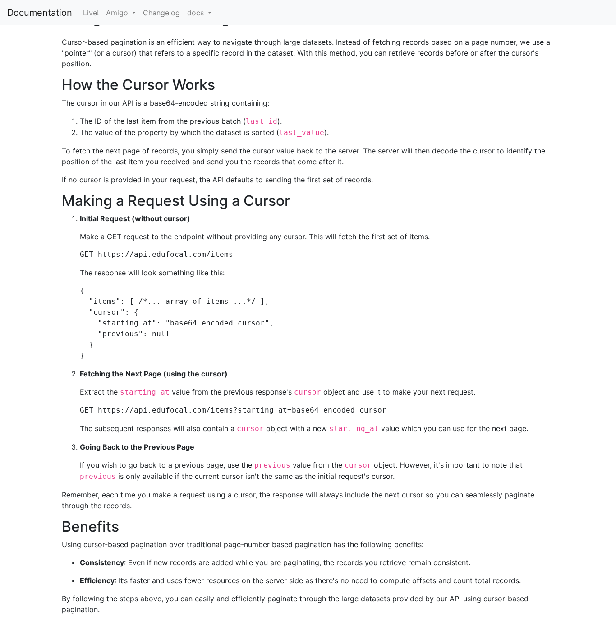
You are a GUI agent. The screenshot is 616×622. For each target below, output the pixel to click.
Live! (91, 12)
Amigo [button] (118, 12)
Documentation (39, 12)
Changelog (161, 12)
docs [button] (196, 12)
